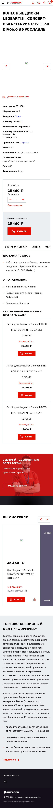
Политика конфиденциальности (19, 802)
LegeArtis (24, 142)
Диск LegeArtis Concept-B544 (20, 574)
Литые (18, 116)
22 (21, 121)
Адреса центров (11, 775)
